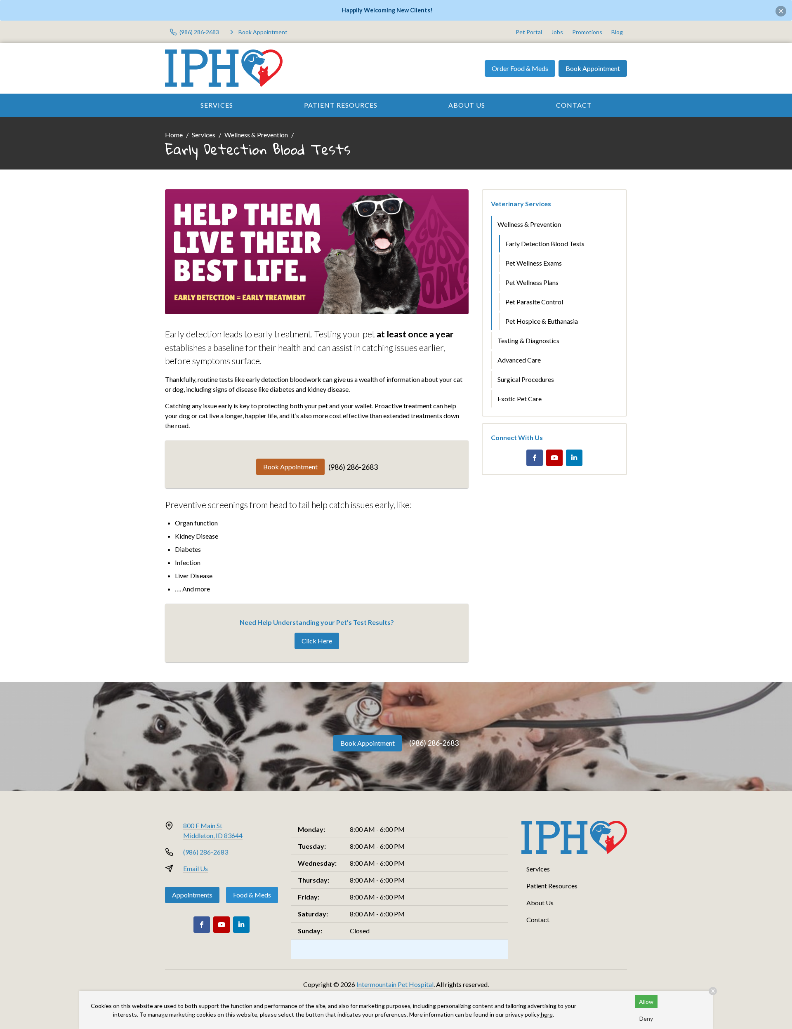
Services (216, 105)
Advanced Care (519, 360)
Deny (646, 1018)
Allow (646, 1001)
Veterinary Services (521, 203)
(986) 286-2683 (353, 466)
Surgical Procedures (525, 379)
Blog (617, 31)
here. (547, 1014)
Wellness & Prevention (256, 135)
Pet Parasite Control (534, 302)
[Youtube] (554, 458)
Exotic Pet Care (519, 399)
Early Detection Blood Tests (545, 243)
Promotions (587, 31)
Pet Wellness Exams (533, 263)
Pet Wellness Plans (532, 282)
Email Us (195, 868)
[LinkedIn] (574, 458)
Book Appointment (593, 68)
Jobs (557, 31)
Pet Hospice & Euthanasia (541, 321)
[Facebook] (534, 458)
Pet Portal (529, 31)
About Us (466, 105)
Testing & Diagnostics (528, 340)
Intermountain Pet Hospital (395, 984)
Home (174, 135)
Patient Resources (340, 105)
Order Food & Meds (520, 68)
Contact (574, 105)
